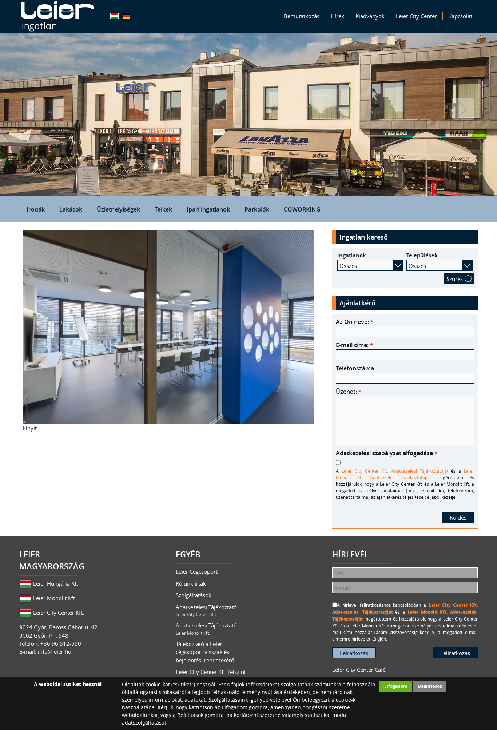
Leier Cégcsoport (197, 571)
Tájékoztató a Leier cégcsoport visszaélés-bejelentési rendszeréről (206, 652)
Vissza (34, 109)
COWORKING (302, 209)
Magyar (114, 16)
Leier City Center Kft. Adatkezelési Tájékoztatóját (395, 471)
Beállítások (430, 686)
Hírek (337, 16)
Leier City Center (416, 16)
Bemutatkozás (301, 16)
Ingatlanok (351, 255)
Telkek (163, 209)
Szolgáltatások (193, 595)
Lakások (70, 209)
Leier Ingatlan (57, 16)
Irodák (36, 209)
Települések (422, 255)
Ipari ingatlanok (208, 209)
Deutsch (126, 16)
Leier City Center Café (359, 669)
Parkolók (256, 209)
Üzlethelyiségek (118, 209)
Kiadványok (370, 16)
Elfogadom (395, 686)
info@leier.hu (54, 651)
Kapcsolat (460, 16)
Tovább (463, 109)
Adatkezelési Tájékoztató (206, 610)
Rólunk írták (191, 583)
